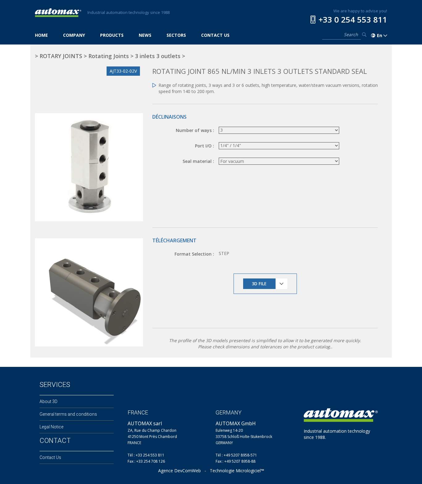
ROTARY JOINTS (61, 56)
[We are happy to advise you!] (312, 19)
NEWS (145, 35)
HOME (41, 35)
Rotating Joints (108, 56)
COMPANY (74, 35)
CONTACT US (215, 35)
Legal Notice (51, 426)
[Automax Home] (58, 12)
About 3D (48, 401)
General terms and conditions (68, 414)
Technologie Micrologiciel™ (237, 470)
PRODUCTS (112, 35)
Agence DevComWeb (179, 470)
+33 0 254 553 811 (353, 19)
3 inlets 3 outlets (157, 56)
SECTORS (176, 35)
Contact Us (50, 457)
